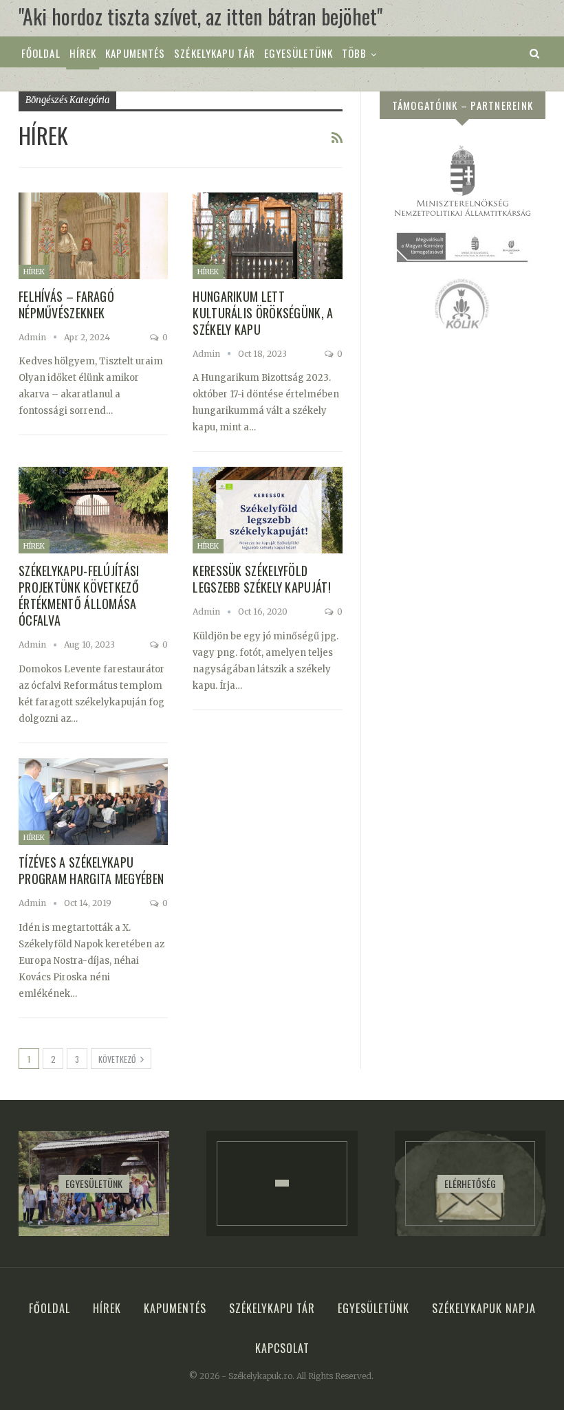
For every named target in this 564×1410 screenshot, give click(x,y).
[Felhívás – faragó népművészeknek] (93, 235)
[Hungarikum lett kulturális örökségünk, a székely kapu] (267, 235)
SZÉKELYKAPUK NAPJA (484, 1308)
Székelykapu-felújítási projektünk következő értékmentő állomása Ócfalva (79, 595)
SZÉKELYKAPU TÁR (214, 52)
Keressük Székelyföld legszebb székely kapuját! (261, 579)
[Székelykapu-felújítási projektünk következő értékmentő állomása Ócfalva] (93, 510)
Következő (118, 1059)
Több (354, 52)
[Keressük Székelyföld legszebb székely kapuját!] (267, 510)
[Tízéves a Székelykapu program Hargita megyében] (93, 801)
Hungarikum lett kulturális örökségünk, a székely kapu (263, 312)
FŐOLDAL (41, 52)
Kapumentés (135, 52)
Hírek (83, 52)
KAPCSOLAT (282, 1348)
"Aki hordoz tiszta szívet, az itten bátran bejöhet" (200, 16)
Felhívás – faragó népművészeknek (66, 304)
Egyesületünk (298, 52)
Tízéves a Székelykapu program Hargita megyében (91, 870)
